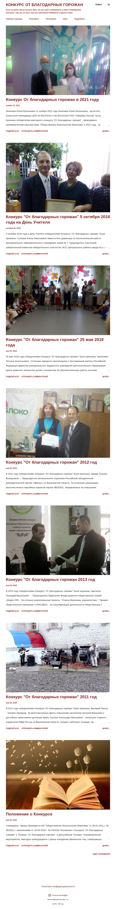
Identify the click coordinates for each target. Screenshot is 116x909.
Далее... (106, 131)
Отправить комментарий (34, 131)
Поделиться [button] (12, 131)
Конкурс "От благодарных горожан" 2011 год (51, 696)
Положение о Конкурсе (29, 814)
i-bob (67, 899)
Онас (65, 19)
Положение (51, 19)
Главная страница (14, 19)
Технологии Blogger (59, 895)
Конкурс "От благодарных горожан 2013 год (50, 579)
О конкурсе (34, 19)
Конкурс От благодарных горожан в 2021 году (52, 99)
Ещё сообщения (101, 854)
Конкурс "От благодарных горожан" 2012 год (51, 462)
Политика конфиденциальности (58, 886)
